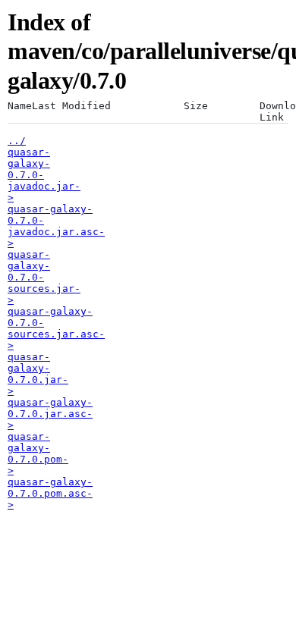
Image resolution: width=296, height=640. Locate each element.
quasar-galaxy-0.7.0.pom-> (38, 453)
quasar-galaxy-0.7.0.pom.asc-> (50, 493)
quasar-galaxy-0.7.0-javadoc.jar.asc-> (56, 226)
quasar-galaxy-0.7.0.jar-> (38, 374)
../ (17, 140)
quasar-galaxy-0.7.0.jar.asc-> (50, 414)
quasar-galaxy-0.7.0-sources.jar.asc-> (56, 328)
